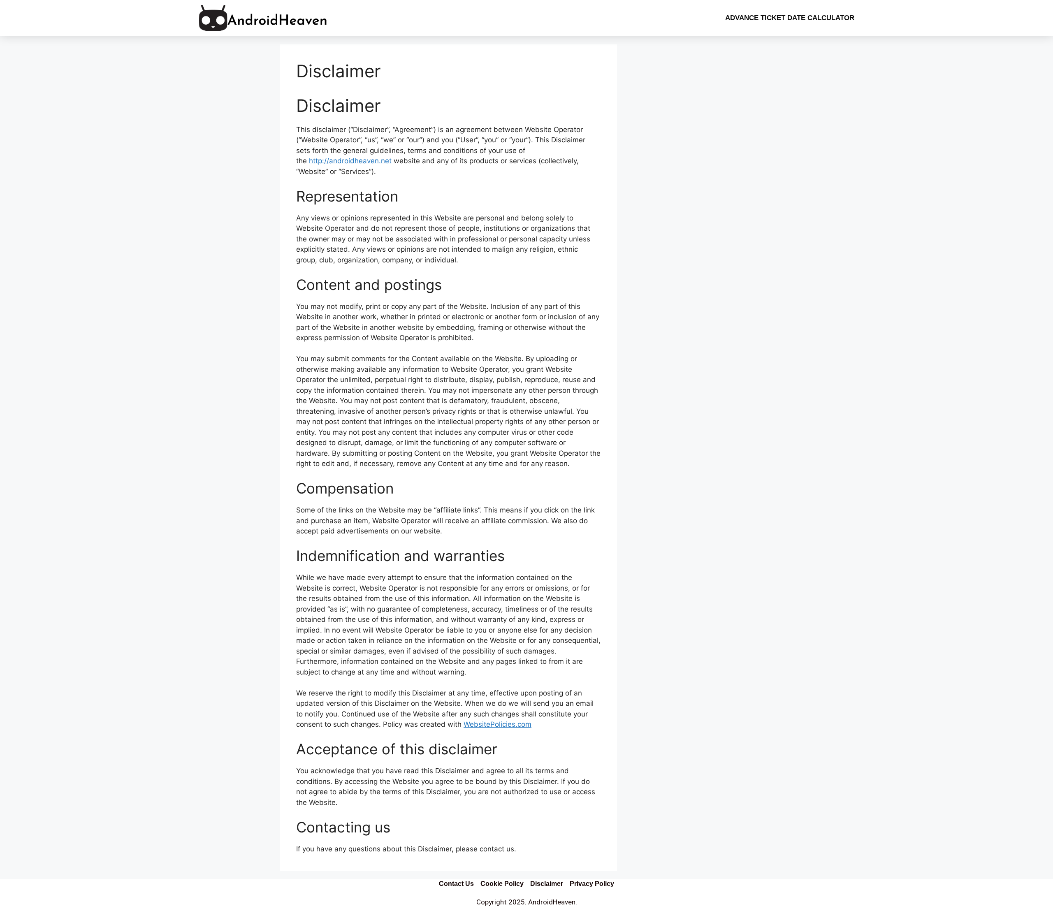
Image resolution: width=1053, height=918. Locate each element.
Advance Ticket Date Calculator (789, 18)
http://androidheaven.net (350, 161)
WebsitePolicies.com (497, 724)
